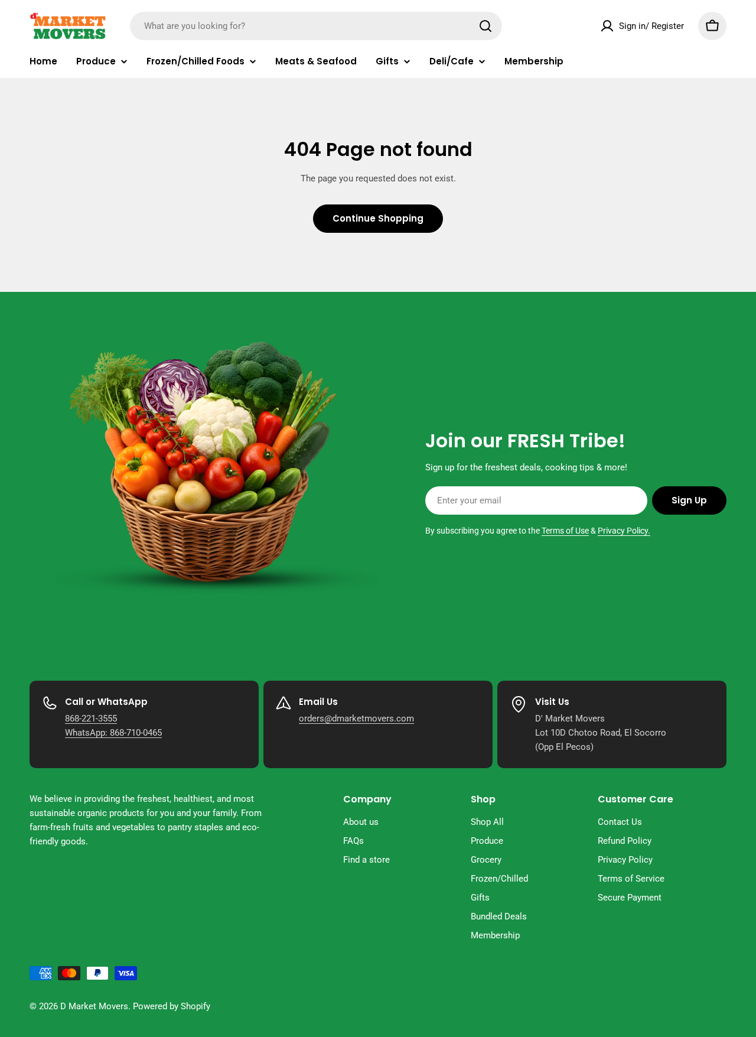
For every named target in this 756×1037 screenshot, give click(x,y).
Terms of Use (565, 530)
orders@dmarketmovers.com (356, 718)
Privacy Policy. (624, 530)
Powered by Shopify (171, 1006)
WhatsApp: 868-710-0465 (113, 732)
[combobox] (316, 26)
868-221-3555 (91, 718)
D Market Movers (94, 1006)
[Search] (485, 26)
